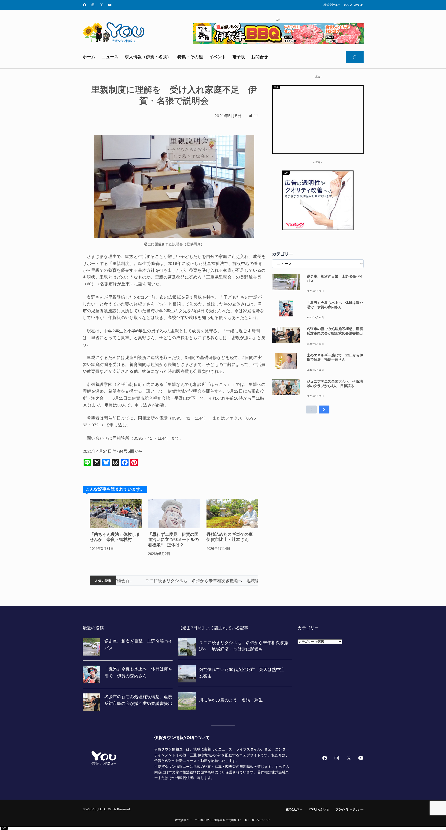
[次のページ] (324, 409)
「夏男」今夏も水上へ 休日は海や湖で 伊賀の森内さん (335, 305)
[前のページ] (311, 409)
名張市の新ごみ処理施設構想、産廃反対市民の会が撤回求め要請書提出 (335, 331)
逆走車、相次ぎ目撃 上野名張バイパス (335, 278)
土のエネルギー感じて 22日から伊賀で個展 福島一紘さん (335, 357)
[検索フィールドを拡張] (355, 57)
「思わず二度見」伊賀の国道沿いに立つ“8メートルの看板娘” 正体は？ (173, 539)
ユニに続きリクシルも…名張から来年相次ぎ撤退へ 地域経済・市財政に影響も (187, 580)
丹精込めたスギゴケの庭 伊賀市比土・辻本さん (231, 537)
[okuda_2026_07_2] (278, 42)
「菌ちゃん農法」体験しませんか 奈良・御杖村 (115, 537)
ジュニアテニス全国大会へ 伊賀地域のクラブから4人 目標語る (335, 383)
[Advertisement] (318, 118)
